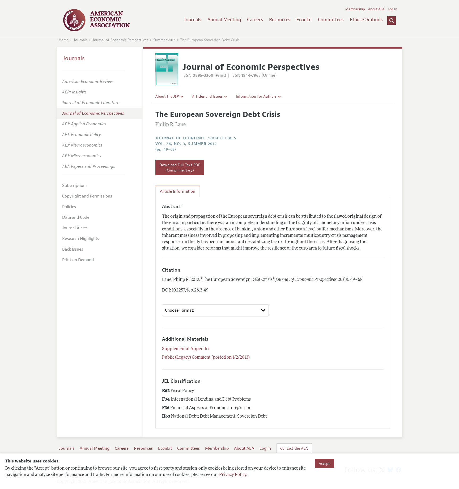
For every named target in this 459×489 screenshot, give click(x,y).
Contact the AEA (294, 448)
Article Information (177, 191)
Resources (279, 20)
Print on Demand (78, 260)
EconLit (304, 20)
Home (64, 40)
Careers (255, 20)
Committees (331, 20)
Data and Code (75, 217)
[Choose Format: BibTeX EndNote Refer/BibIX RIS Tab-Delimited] (215, 310)
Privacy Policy (232, 475)
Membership (355, 9)
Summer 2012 (164, 40)
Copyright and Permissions (87, 196)
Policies (69, 206)
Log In (392, 9)
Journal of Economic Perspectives (120, 40)
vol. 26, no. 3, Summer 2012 (186, 143)
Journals (192, 20)
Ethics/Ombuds (366, 20)
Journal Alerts (75, 228)
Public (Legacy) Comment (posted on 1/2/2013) (206, 357)
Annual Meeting (224, 20)
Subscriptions (74, 185)
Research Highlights (80, 238)
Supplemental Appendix (186, 349)
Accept (324, 463)
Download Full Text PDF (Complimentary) (179, 167)
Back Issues (72, 249)
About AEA (376, 9)
